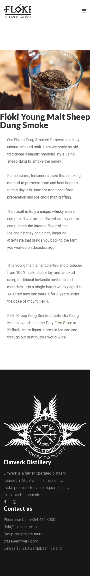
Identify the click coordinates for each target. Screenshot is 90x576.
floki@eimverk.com (20, 527)
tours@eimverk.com (21, 541)
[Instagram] (14, 502)
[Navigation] (84, 11)
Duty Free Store (59, 323)
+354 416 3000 (42, 519)
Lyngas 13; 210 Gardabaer (26, 548)
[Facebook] (5, 502)
